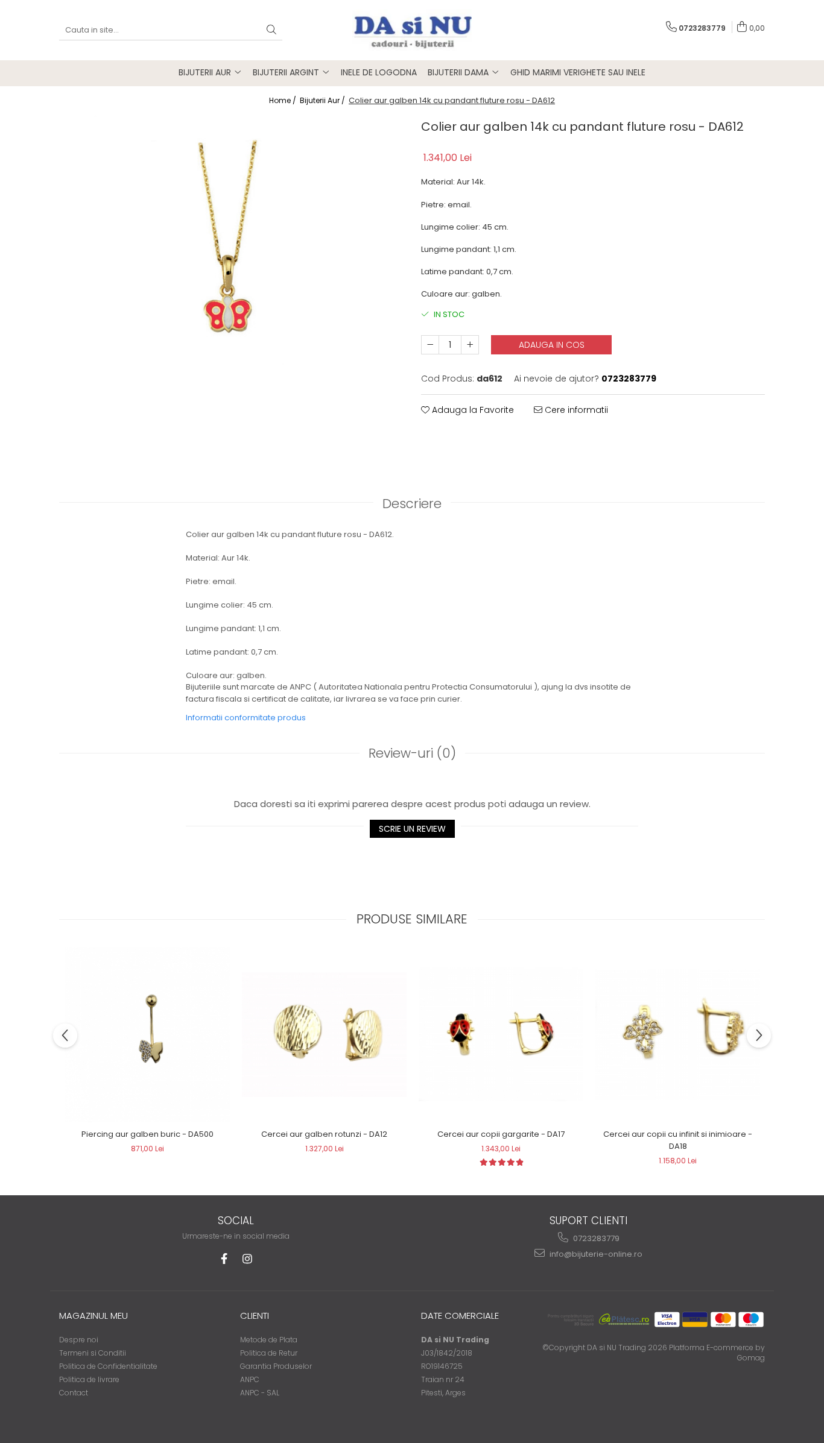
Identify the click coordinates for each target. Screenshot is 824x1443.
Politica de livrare (89, 1379)
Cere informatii (575, 410)
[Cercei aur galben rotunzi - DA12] (324, 1034)
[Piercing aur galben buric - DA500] (147, 1034)
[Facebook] (224, 1258)
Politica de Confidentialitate (108, 1366)
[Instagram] (247, 1258)
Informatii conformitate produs (246, 717)
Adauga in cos (552, 345)
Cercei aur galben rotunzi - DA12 (324, 1134)
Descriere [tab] (412, 503)
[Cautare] (271, 30)
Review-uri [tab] (412, 753)
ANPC (249, 1379)
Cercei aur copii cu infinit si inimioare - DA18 (677, 1140)
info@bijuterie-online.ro (595, 1254)
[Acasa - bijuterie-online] (412, 30)
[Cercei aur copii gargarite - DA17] (501, 1034)
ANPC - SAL (259, 1393)
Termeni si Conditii (92, 1353)
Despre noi (78, 1340)
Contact (73, 1393)
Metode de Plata (268, 1340)
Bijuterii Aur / (323, 100)
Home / (283, 100)
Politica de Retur (268, 1353)
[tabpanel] (231, 284)
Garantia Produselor (276, 1366)
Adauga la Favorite (471, 410)
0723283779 (595, 1238)
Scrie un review (412, 829)
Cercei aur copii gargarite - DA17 (501, 1134)
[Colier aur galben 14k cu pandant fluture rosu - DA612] (231, 284)
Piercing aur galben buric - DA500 (147, 1134)
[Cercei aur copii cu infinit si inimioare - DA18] (677, 1034)
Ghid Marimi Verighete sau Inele (577, 72)
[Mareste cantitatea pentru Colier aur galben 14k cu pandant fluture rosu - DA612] (470, 344)
